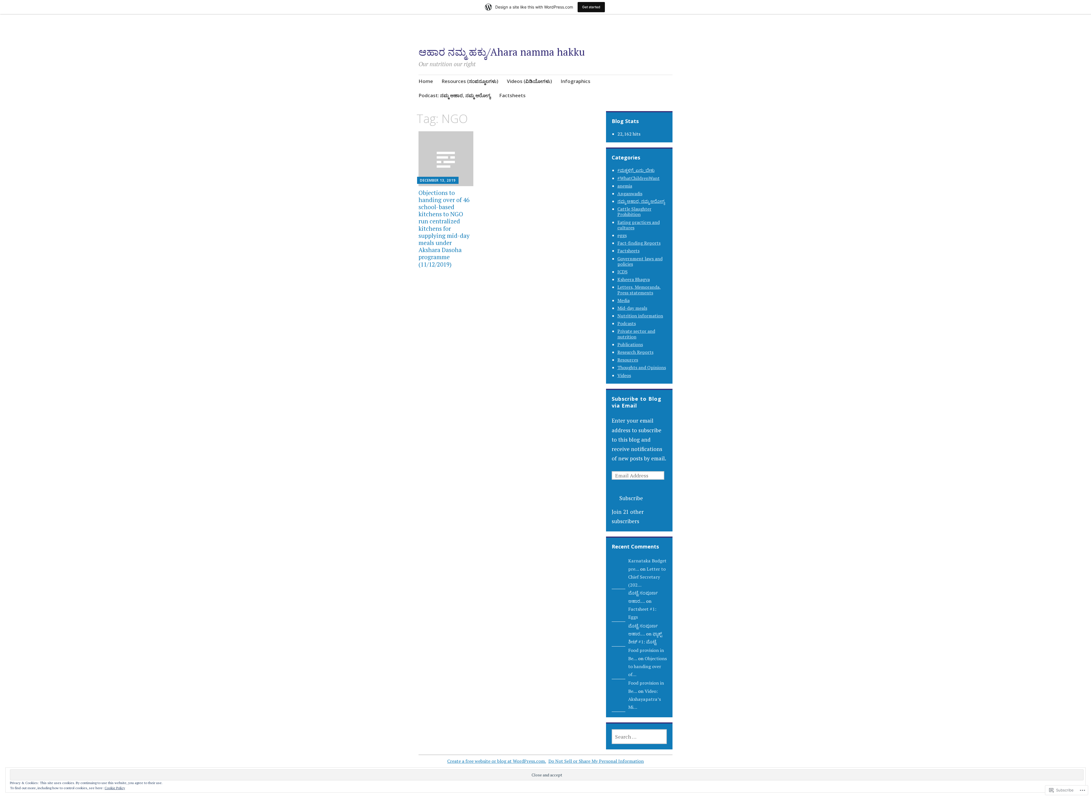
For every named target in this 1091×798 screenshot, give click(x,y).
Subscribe (631, 498)
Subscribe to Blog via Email (636, 402)
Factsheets (512, 95)
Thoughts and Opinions (641, 367)
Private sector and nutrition (636, 334)
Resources (627, 360)
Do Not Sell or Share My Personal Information (596, 761)
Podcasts (626, 323)
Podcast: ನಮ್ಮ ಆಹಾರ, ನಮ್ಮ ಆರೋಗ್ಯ (455, 95)
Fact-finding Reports (639, 243)
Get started (591, 7)
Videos (624, 375)
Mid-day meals (632, 308)
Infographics (575, 81)
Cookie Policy (115, 788)
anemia (624, 186)
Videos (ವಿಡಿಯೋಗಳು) (529, 81)
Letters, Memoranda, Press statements (639, 290)
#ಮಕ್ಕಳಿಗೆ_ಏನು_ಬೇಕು (636, 170)
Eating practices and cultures (638, 225)
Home (426, 81)
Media (623, 300)
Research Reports (635, 352)
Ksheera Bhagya (633, 279)
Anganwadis (629, 193)
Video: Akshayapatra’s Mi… (644, 699)
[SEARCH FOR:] (639, 736)
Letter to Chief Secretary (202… (647, 577)
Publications (630, 344)
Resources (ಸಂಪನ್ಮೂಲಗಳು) (470, 81)
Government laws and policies (640, 261)
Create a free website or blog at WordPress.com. (496, 761)
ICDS (622, 272)
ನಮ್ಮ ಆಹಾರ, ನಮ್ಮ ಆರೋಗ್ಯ (641, 201)
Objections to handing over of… (647, 666)
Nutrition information (640, 316)
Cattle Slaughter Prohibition (634, 211)
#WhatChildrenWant (638, 178)
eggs (622, 235)
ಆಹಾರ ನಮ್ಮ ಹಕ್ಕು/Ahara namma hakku (502, 52)
